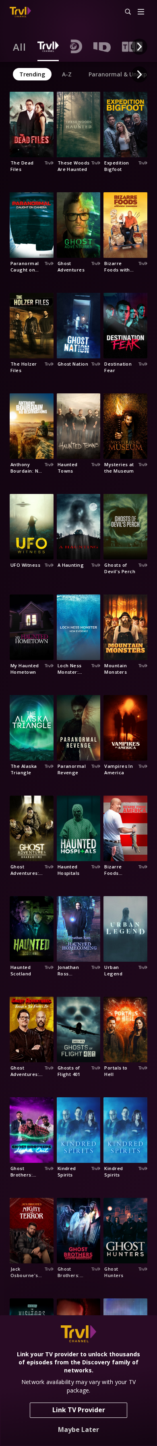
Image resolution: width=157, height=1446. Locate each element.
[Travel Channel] (20, 12)
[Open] (141, 12)
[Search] (124, 12)
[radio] (19, 46)
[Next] (139, 47)
